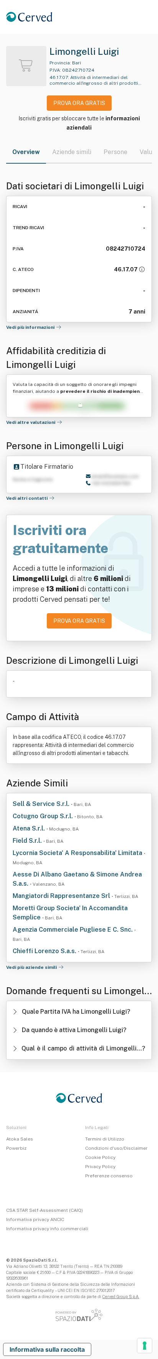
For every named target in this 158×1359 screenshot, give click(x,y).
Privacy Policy (100, 1166)
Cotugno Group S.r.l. (43, 816)
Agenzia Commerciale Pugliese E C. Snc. (73, 929)
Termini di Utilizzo (104, 1139)
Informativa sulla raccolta (47, 1349)
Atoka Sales (19, 1139)
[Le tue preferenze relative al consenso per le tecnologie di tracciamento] (144, 1345)
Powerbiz (16, 1148)
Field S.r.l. (28, 840)
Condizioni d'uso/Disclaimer (116, 1148)
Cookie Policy (100, 1157)
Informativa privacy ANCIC (35, 1219)
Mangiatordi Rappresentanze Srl (62, 895)
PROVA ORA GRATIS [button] (79, 103)
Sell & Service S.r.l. (42, 804)
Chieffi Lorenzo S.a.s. (45, 951)
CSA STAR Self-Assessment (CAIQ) (44, 1210)
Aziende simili (71, 152)
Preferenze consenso (109, 1175)
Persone (115, 152)
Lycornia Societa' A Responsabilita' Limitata (78, 853)
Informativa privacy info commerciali (47, 1228)
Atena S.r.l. (29, 828)
